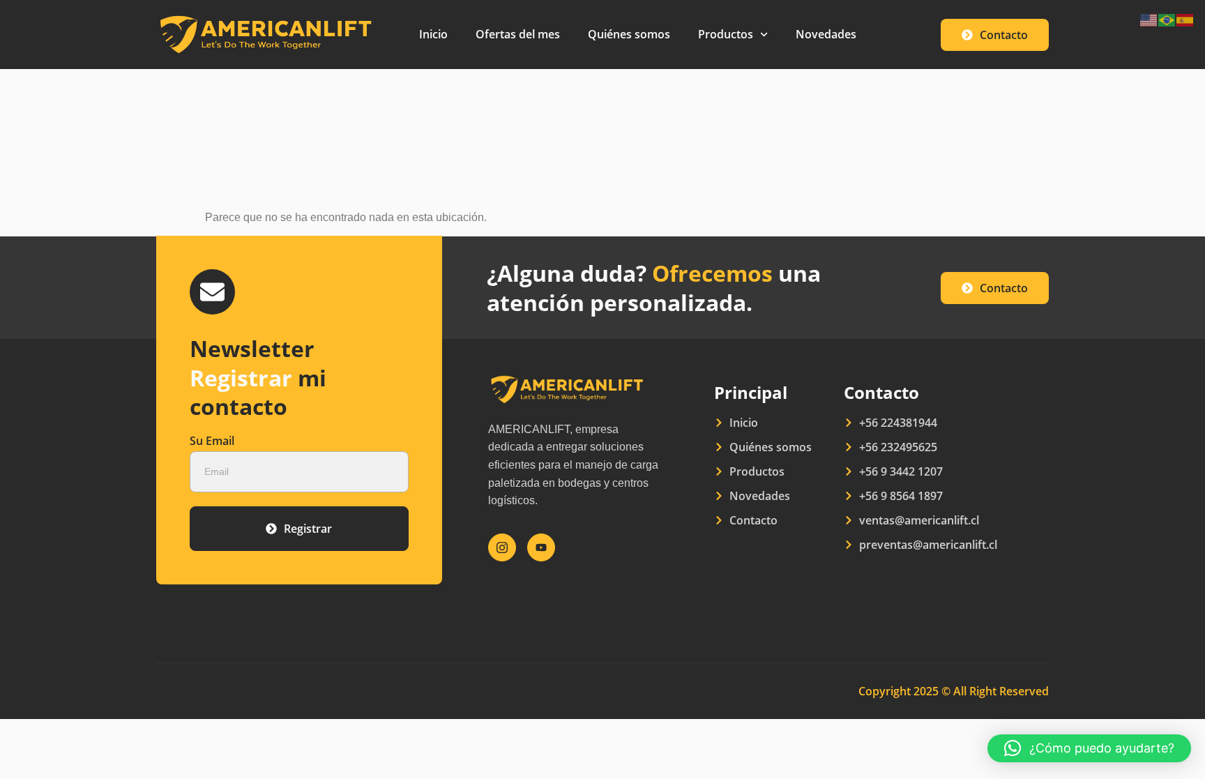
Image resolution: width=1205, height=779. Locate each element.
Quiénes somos (629, 34)
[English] (1149, 19)
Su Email (212, 441)
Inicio (433, 34)
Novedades (826, 34)
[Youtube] (541, 547)
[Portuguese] (1167, 19)
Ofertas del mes (518, 34)
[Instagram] (502, 547)
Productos (725, 34)
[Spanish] (1185, 19)
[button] (1089, 748)
